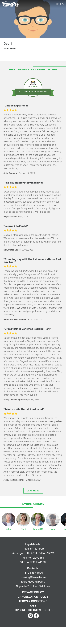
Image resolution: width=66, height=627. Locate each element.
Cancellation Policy (33, 596)
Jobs (33, 605)
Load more (33, 491)
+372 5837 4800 (33, 572)
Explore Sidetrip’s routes (33, 610)
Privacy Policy (33, 592)
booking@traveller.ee (33, 577)
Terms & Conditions (33, 601)
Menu (58, 4)
